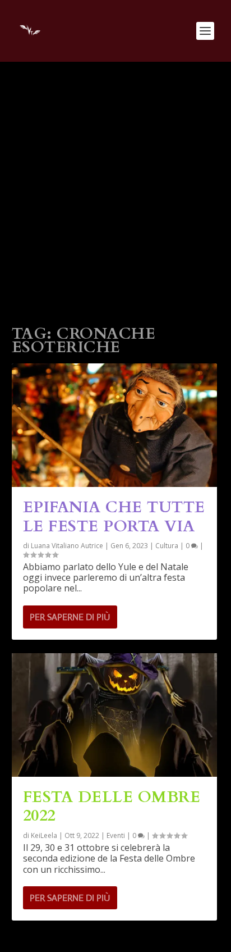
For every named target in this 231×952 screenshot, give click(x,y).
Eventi (116, 835)
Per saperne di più (70, 617)
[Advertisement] (115, 183)
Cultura (166, 545)
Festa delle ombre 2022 (112, 806)
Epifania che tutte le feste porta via (114, 517)
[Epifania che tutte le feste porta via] (115, 425)
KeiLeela (44, 835)
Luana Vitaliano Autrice (67, 545)
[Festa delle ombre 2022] (115, 715)
